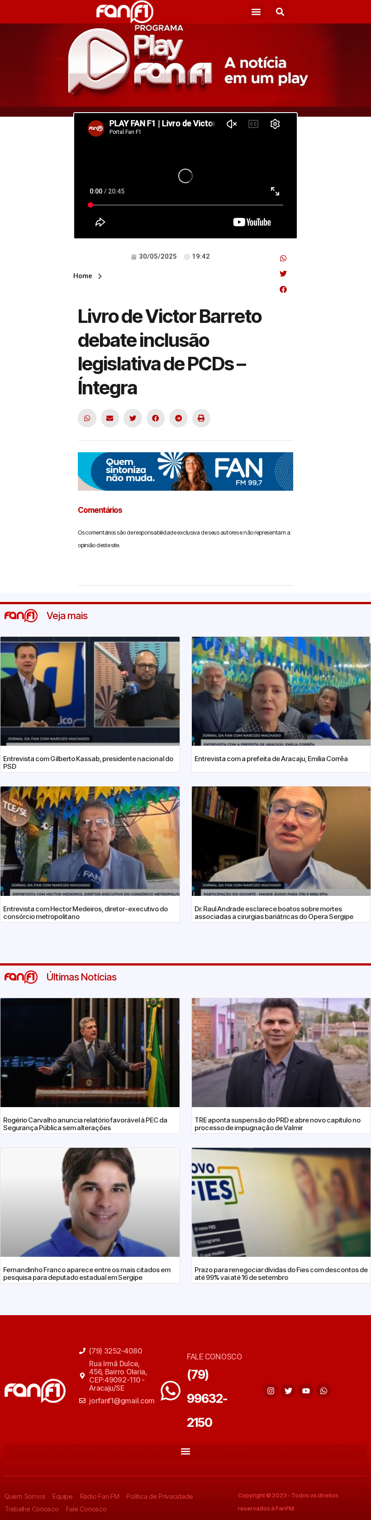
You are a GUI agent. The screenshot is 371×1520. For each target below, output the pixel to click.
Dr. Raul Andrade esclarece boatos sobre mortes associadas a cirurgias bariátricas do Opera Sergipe (274, 912)
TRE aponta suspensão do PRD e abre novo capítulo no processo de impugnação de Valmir (278, 1124)
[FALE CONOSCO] (170, 1390)
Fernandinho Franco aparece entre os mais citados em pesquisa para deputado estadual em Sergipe (87, 1273)
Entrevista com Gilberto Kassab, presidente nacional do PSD (88, 762)
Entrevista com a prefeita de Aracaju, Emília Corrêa (271, 758)
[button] (256, 12)
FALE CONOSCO (214, 1356)
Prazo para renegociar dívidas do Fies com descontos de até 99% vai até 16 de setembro (281, 1273)
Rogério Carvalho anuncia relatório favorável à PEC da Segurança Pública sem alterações (85, 1124)
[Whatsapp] (323, 1390)
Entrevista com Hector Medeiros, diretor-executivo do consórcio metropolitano (85, 912)
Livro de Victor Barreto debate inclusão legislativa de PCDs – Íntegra (170, 351)
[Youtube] (306, 1390)
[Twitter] (288, 1390)
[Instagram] (270, 1390)
